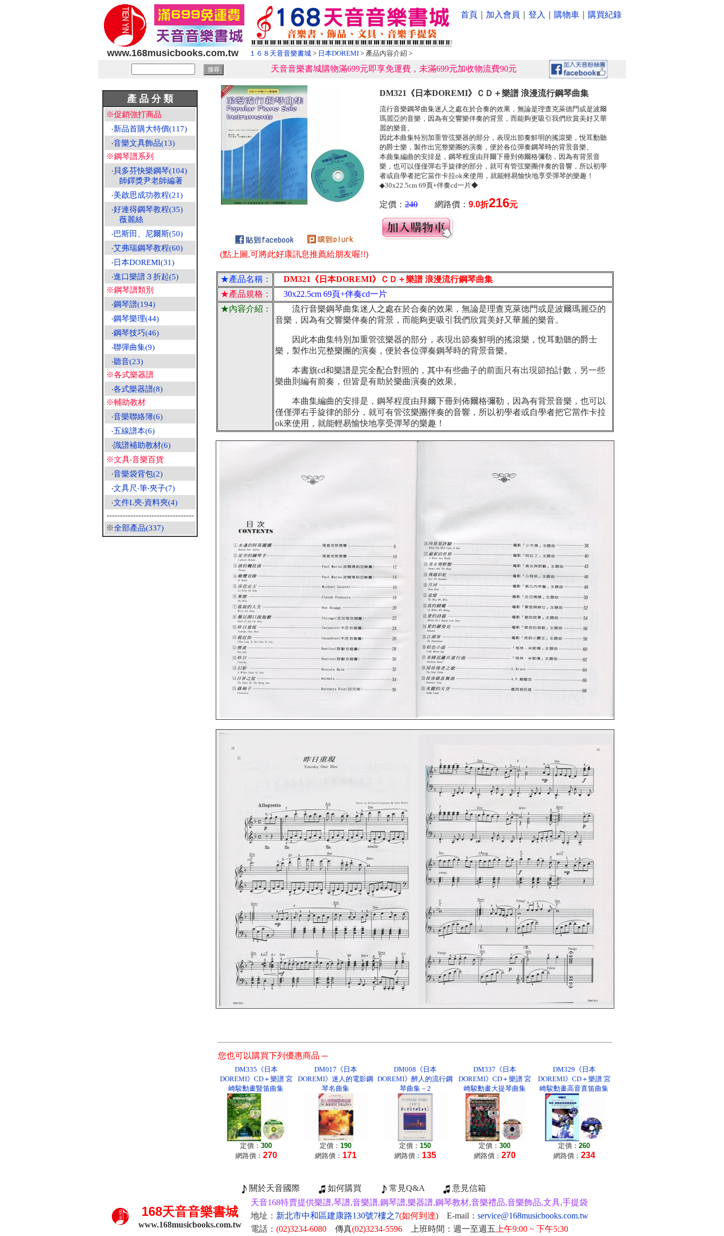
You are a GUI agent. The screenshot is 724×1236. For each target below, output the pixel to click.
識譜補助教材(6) (142, 445)
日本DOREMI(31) (143, 262)
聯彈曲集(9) (134, 347)
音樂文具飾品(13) (144, 143)
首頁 (469, 14)
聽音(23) (128, 361)
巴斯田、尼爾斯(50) (148, 233)
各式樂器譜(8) (138, 389)
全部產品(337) (139, 528)
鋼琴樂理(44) (136, 318)
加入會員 (503, 14)
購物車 (566, 14)
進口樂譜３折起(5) (146, 276)
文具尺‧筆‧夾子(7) (144, 488)
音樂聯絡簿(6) (138, 416)
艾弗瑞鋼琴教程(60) (148, 248)
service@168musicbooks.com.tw (533, 1215)
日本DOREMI (338, 53)
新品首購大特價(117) (150, 129)
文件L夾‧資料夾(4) (145, 502)
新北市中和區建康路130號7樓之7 (357, 1215)
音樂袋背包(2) (138, 474)
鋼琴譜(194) (134, 304)
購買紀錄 (605, 14)
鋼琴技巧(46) (136, 333)
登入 (536, 14)
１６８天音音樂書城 (280, 53)
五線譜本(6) (134, 431)
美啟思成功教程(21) (148, 195)
